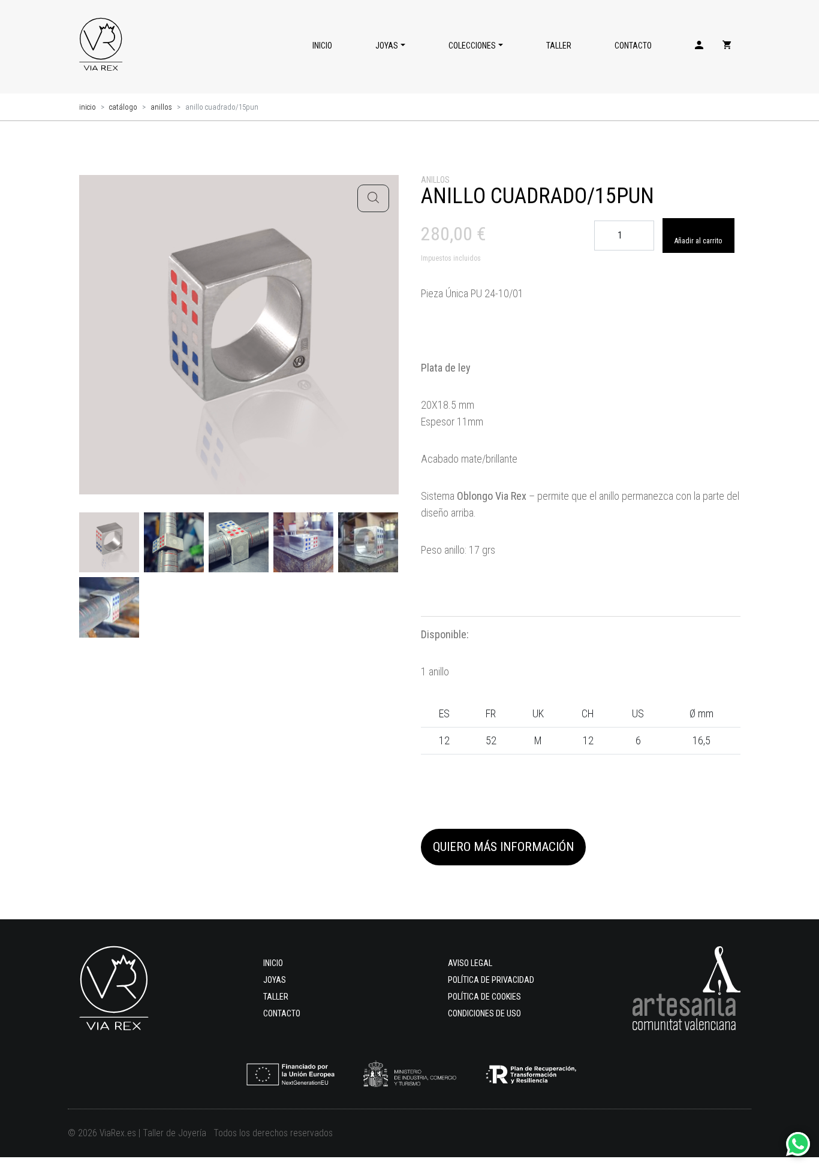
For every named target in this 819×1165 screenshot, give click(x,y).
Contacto (633, 45)
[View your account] (699, 47)
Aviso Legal (470, 963)
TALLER (558, 45)
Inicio (322, 45)
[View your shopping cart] (726, 47)
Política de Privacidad (491, 980)
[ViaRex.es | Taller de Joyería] (100, 47)
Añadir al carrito (698, 241)
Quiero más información (503, 847)
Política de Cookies (484, 996)
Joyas (386, 45)
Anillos (161, 106)
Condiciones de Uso (484, 1013)
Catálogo (123, 106)
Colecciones (472, 45)
